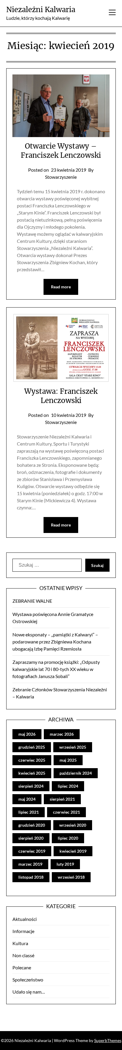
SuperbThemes (107, 1040)
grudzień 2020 (31, 825)
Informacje (23, 931)
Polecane (21, 967)
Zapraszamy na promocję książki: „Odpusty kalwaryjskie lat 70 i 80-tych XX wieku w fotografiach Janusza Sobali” (56, 669)
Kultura (20, 943)
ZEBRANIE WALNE (32, 601)
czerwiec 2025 (31, 760)
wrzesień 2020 (72, 825)
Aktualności (24, 919)
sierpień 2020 (31, 838)
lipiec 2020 (68, 838)
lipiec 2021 (28, 812)
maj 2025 (68, 760)
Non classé (23, 955)
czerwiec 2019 (31, 851)
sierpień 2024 (31, 786)
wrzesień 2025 (72, 747)
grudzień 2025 (31, 747)
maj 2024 (27, 799)
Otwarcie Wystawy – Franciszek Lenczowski (61, 151)
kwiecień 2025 (31, 773)
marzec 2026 (62, 734)
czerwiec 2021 (66, 812)
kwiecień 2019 (73, 851)
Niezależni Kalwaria (40, 9)
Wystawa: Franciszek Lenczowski (60, 396)
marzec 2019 (30, 864)
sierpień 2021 (62, 799)
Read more (61, 286)
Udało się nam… (28, 991)
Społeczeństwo (27, 979)
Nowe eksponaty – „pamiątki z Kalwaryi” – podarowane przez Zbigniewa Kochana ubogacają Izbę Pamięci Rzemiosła (55, 641)
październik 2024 (76, 773)
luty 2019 (65, 864)
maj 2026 (27, 734)
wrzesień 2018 (71, 877)
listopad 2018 (31, 877)
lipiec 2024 (68, 786)
